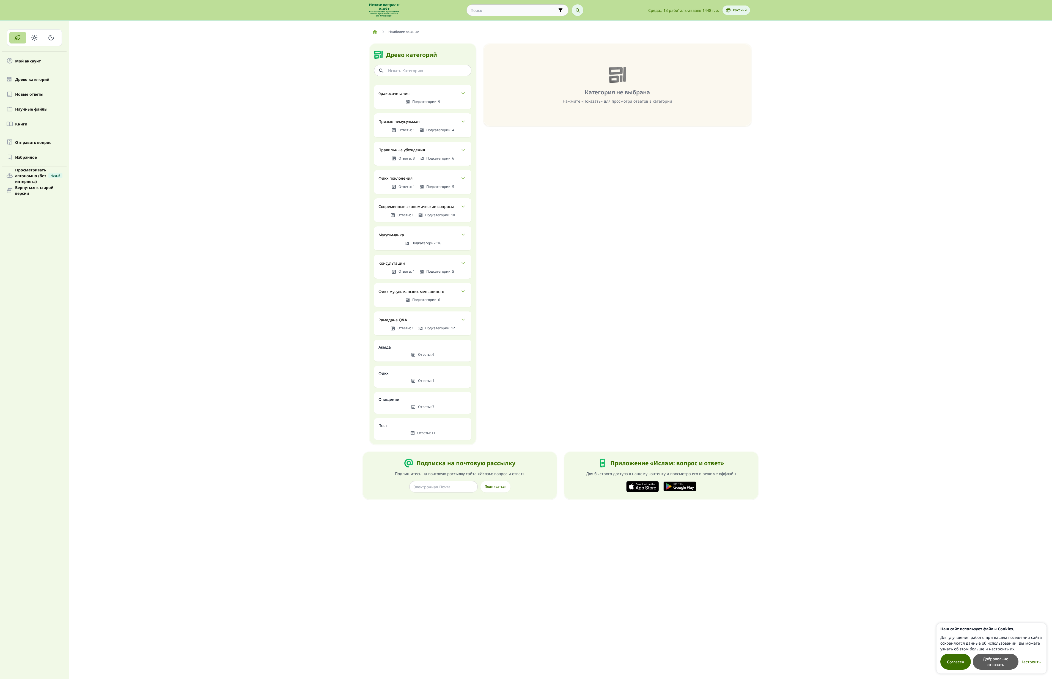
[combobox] (514, 10)
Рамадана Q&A (392, 319)
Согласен (955, 661)
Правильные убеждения (401, 149)
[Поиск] (577, 10)
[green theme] (17, 37)
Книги (21, 124)
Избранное (26, 157)
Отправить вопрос (33, 142)
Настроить (1030, 661)
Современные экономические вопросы (416, 206)
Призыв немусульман (399, 121)
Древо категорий (32, 79)
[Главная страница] (375, 32)
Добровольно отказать (995, 661)
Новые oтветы (29, 94)
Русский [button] (740, 10)
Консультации (391, 263)
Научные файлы (31, 109)
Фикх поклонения (395, 178)
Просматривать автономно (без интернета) (37, 175)
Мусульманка (391, 234)
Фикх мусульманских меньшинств (411, 291)
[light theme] (34, 37)
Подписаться (495, 486)
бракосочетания (394, 93)
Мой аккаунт (28, 61)
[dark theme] (51, 37)
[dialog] (991, 648)
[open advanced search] (560, 10)
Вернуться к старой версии (34, 190)
